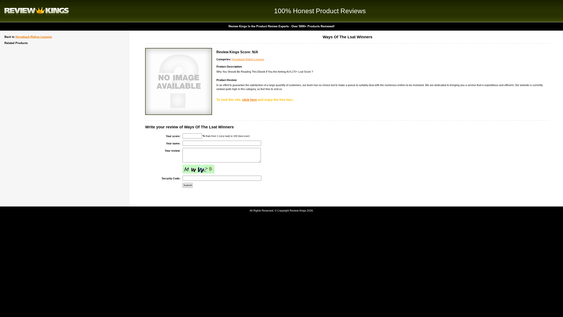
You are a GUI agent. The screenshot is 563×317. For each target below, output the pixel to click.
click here (249, 99)
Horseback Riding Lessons (33, 37)
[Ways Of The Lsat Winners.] (178, 114)
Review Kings (36, 11)
